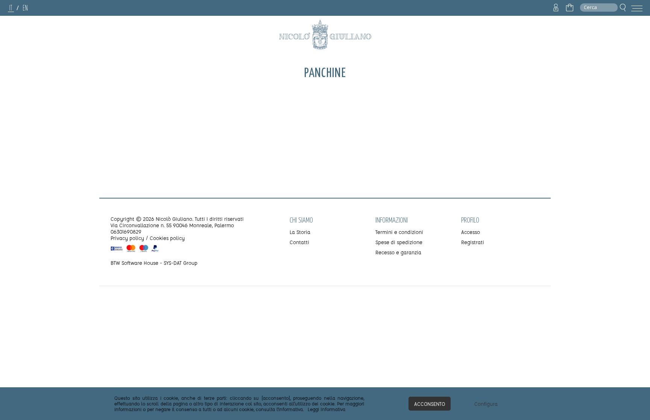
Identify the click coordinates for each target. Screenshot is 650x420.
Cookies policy (167, 238)
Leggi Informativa (326, 409)
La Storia (300, 232)
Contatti (299, 242)
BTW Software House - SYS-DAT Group (154, 262)
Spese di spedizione (398, 242)
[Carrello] (569, 8)
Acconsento (429, 403)
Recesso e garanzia (398, 252)
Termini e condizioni (399, 232)
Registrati (472, 242)
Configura (486, 403)
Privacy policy (127, 238)
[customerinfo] (556, 8)
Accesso (470, 232)
